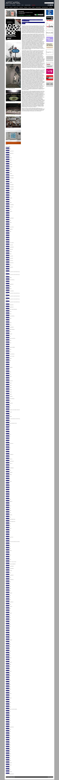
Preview (30, 7)
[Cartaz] (13, 39)
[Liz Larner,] (13, 87)
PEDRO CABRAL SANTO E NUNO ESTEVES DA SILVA (13, 272)
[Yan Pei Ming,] (13, 61)
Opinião (33, 7)
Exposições (21, 7)
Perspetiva (25, 7)
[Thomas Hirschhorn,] (13, 127)
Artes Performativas (45, 7)
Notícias (7, 7)
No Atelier (50, 7)
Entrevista (11, 7)
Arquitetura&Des (38, 7)
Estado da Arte (16, 7)
